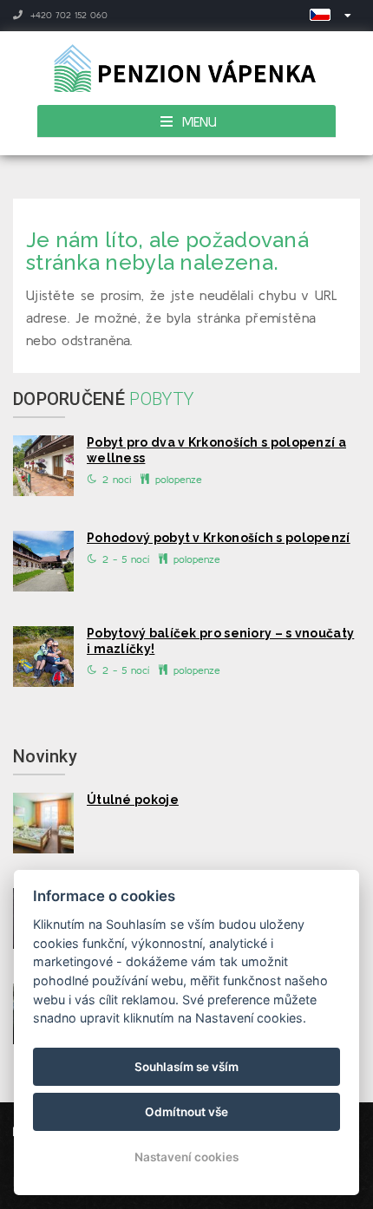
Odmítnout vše (186, 1112)
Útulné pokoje (133, 800)
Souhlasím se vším (186, 1067)
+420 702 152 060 (67, 15)
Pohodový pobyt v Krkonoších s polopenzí (218, 538)
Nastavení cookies (186, 1157)
